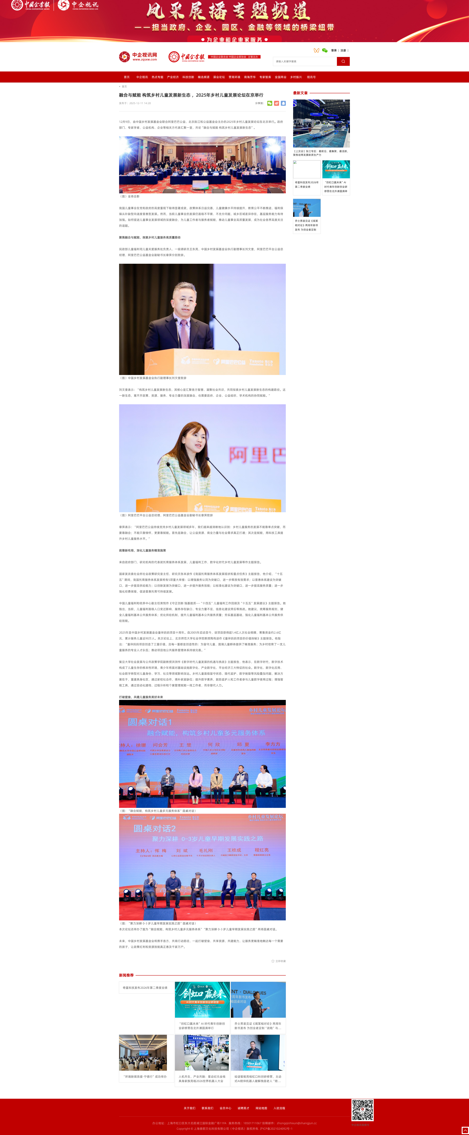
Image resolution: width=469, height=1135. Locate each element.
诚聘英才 (243, 1108)
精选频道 (204, 77)
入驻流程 (279, 1108)
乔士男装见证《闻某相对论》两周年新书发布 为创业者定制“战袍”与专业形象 (306, 225)
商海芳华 (250, 77)
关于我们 (189, 1108)
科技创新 (188, 77)
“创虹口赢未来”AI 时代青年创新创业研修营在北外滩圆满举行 (335, 187)
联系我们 (207, 1108)
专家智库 (265, 77)
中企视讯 (142, 77)
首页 (127, 77)
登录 (334, 50)
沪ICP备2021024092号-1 (276, 1129)
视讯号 (311, 77)
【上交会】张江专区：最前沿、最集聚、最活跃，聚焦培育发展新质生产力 (321, 153)
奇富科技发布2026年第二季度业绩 (307, 185)
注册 (343, 50)
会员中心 (225, 1108)
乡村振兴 (296, 77)
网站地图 (261, 1108)
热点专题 (157, 77)
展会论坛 (219, 77)
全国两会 (281, 77)
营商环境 (234, 77)
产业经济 (173, 77)
